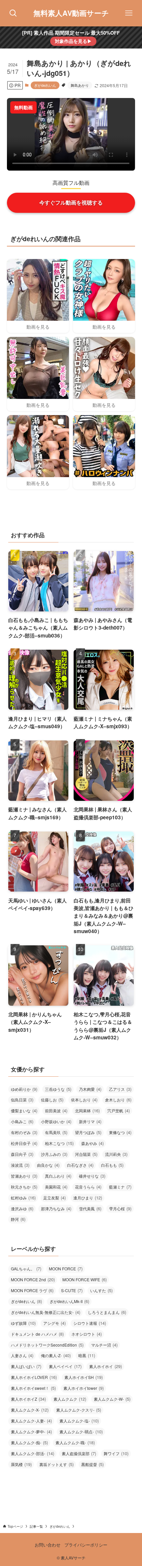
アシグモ (54, 1323)
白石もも (112, 1165)
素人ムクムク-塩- (79, 1421)
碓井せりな (92, 1176)
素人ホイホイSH (83, 1377)
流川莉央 (116, 1154)
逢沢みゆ (22, 1208)
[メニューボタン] (129, 13)
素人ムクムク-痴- (29, 1442)
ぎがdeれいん (45, 85)
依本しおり (84, 1099)
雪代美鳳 (90, 1208)
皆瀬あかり (24, 1176)
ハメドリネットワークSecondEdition (47, 1345)
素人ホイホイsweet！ (33, 1388)
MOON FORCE (66, 1268)
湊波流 (20, 1165)
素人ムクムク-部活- (32, 1453)
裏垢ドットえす (56, 1464)
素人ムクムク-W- (112, 1399)
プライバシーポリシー (85, 1545)
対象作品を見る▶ (73, 41)
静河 (18, 1219)
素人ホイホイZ (28, 1399)
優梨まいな (24, 1110)
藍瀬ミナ (120, 1187)
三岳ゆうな (58, 1089)
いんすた (101, 1290)
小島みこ (22, 1121)
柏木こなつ (59, 1143)
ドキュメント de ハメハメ (37, 1334)
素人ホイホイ (105, 1366)
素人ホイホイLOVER (34, 1377)
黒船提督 (92, 1464)
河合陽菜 (86, 1154)
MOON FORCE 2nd (33, 1279)
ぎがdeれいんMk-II (69, 1301)
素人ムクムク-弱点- (81, 1431)
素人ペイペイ (65, 1366)
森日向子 (22, 1154)
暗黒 (86, 1355)
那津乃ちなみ (56, 1208)
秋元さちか (24, 1187)
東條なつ (120, 1132)
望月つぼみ (88, 1132)
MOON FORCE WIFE (84, 1279)
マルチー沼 (104, 1345)
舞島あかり (80, 85)
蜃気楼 (21, 1464)
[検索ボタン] (13, 13)
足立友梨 (54, 1197)
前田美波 (56, 1110)
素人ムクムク (69, 1399)
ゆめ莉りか (24, 1089)
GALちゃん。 (26, 1268)
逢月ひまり (87, 1197)
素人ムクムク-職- (75, 1442)
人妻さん (22, 1355)
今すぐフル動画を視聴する (71, 202)
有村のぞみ (24, 1132)
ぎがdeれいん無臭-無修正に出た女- (45, 1312)
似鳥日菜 (22, 1099)
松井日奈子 (24, 1143)
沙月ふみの (54, 1154)
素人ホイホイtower (83, 1388)
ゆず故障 (23, 1323)
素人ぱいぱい (26, 1366)
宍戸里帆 (118, 1110)
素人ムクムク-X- (30, 1410)
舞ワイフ (116, 1453)
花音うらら (88, 1187)
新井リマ (90, 1121)
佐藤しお (52, 1099)
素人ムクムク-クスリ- (78, 1410)
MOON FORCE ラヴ (32, 1290)
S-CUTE (72, 1290)
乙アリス (120, 1089)
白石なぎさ (80, 1165)
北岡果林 (87, 1110)
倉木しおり (118, 1099)
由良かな (48, 1165)
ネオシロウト (86, 1334)
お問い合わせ (47, 1545)
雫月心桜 (120, 1208)
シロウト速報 (89, 1323)
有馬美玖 (56, 1132)
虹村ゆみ (23, 1197)
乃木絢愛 (90, 1089)
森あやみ (92, 1143)
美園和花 (56, 1187)
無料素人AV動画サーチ (71, 13)
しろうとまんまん (107, 1312)
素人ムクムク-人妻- (31, 1421)
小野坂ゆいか (56, 1121)
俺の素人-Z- (56, 1355)
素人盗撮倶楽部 (79, 1453)
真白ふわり (58, 1176)
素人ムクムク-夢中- (31, 1431)
